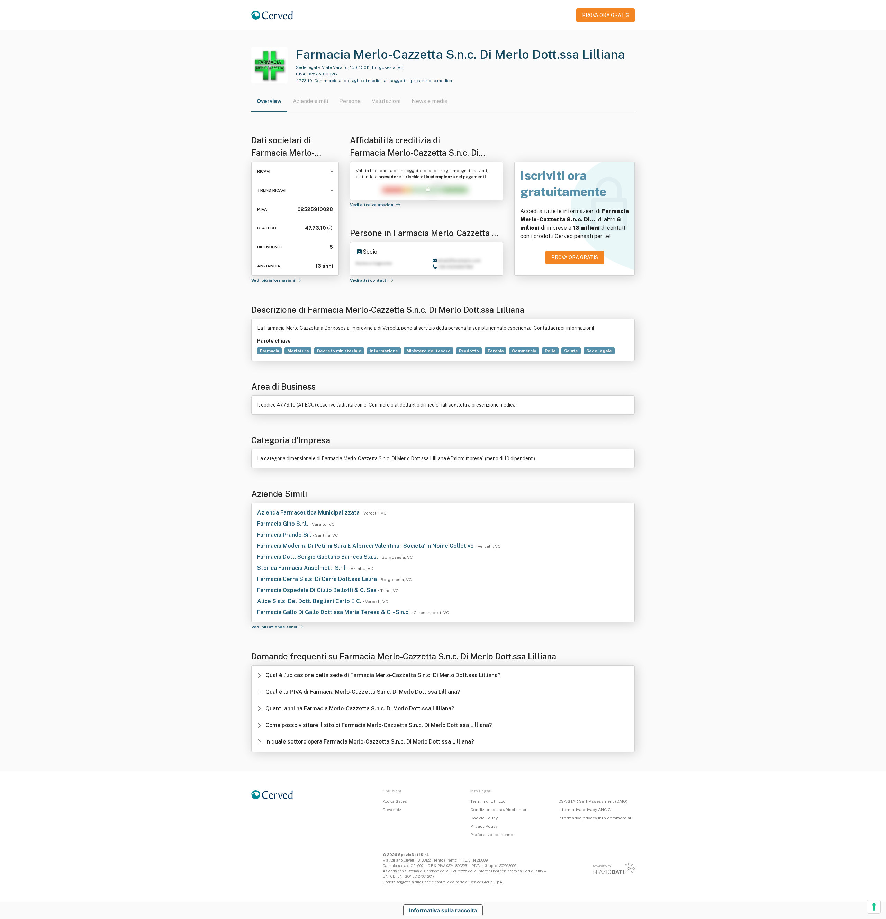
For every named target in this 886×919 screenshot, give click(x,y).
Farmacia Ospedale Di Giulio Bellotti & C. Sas (317, 590)
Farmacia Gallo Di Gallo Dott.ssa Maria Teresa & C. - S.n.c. (334, 612)
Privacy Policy (484, 826)
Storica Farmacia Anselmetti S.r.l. (302, 568)
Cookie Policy (484, 818)
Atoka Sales (395, 801)
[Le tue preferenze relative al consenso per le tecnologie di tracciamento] (873, 906)
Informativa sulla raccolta (443, 910)
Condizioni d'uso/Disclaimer (498, 809)
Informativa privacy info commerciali (595, 818)
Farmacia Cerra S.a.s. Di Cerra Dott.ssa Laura (317, 579)
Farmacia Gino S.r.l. (283, 523)
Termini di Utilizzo (488, 801)
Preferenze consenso (491, 834)
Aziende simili (310, 101)
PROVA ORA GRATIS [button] (605, 15)
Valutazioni (386, 101)
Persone (350, 101)
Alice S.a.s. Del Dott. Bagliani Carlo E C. (310, 601)
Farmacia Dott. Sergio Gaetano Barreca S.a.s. (318, 557)
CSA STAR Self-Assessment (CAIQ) (592, 801)
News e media (429, 101)
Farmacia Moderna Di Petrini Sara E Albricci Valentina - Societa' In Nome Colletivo (366, 546)
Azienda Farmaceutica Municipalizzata (309, 512)
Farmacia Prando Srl (285, 534)
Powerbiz (392, 809)
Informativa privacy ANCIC (584, 809)
